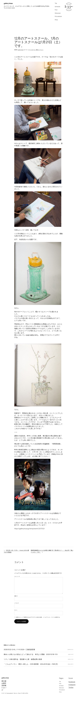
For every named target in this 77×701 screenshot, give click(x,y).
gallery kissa (8, 3)
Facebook (72, 682)
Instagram (72, 685)
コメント (17, 576)
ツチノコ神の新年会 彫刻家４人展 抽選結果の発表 (23, 659)
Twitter (71, 687)
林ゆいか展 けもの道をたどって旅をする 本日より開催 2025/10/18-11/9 (30, 654)
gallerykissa (20, 49)
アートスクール (32, 49)
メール (16, 603)
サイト (15, 610)
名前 (16, 596)
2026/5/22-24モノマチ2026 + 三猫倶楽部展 (19, 649)
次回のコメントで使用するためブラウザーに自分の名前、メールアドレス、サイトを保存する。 (38, 617)
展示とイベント (39, 49)
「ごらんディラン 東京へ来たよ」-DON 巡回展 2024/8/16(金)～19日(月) (31, 664)
